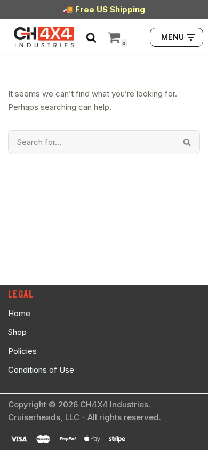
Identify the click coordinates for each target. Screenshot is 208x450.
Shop (17, 332)
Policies (22, 351)
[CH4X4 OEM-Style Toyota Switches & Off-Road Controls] (44, 37)
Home (19, 313)
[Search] (91, 37)
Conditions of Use (41, 370)
